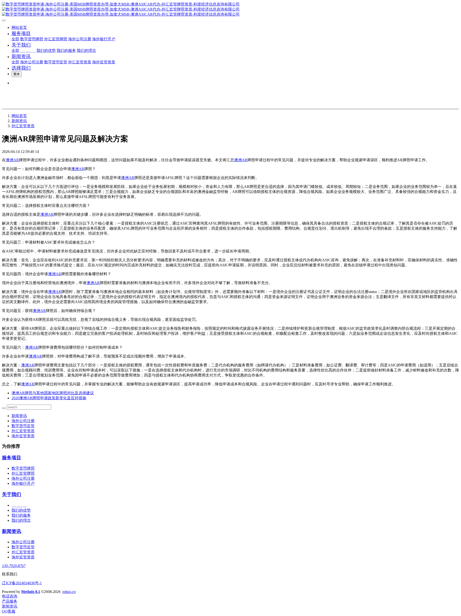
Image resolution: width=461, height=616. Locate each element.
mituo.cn (69, 592)
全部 (15, 39)
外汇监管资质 (23, 126)
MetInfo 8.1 (30, 592)
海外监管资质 (23, 436)
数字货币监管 (23, 426)
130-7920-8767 (13, 566)
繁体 (16, 74)
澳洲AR (12, 160)
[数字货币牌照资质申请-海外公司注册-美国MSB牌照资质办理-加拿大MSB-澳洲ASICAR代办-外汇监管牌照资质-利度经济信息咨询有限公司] (230, 9)
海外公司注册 (23, 421)
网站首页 (19, 27)
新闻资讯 (19, 121)
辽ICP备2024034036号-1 (22, 583)
